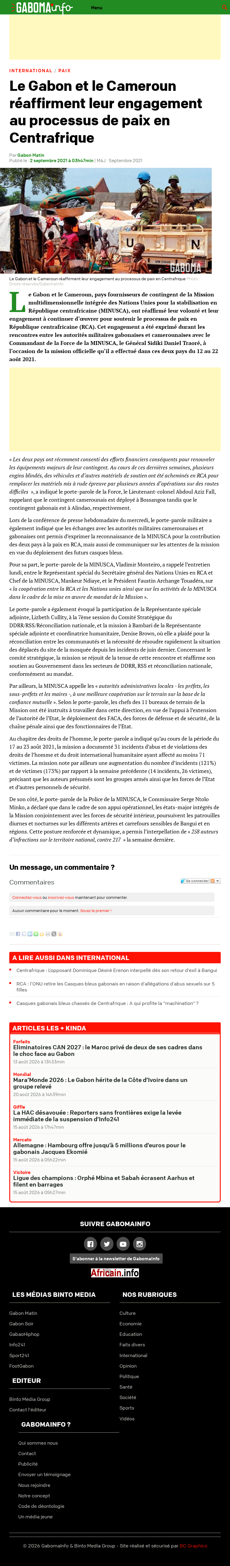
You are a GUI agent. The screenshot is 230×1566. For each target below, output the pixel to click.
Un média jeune (35, 1517)
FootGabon (21, 1366)
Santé (125, 1387)
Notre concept (34, 1496)
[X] (54, 935)
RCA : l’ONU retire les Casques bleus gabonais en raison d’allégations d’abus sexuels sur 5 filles (115, 987)
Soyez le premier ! (95, 910)
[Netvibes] (36, 935)
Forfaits (21, 1041)
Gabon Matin (23, 1313)
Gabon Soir (21, 1324)
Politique (129, 1376)
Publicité (28, 1464)
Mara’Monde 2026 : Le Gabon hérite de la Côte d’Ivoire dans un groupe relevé (100, 1083)
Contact (27, 1453)
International (31, 70)
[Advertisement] (115, 37)
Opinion (128, 1366)
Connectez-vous (27, 897)
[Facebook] (18, 935)
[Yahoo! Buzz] (60, 935)
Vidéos (126, 1419)
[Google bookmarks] (24, 935)
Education (130, 1334)
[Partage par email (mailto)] (12, 935)
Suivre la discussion (215, 881)
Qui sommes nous (38, 1443)
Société (127, 1397)
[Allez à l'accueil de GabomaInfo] (46, 5)
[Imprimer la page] (48, 935)
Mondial (22, 1074)
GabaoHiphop (24, 1334)
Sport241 (19, 1355)
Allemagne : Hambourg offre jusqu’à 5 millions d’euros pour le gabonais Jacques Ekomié (99, 1148)
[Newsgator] (42, 935)
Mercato (22, 1140)
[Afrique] (115, 1276)
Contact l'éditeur (27, 1410)
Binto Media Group (29, 1399)
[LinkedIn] (30, 935)
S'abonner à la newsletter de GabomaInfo (116, 1258)
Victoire (22, 1172)
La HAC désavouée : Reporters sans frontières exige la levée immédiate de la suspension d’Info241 (97, 1116)
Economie (130, 1324)
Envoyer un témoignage (44, 1474)
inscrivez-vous (61, 897)
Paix (64, 70)
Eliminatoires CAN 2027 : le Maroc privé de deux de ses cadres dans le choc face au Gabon (107, 1050)
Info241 (17, 1345)
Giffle (19, 1107)
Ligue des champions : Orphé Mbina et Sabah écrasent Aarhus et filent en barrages (104, 1181)
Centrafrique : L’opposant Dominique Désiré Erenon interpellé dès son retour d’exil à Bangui (116, 970)
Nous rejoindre (34, 1485)
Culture (127, 1313)
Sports (126, 1408)
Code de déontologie (41, 1506)
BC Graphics (193, 1546)
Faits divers (132, 1345)
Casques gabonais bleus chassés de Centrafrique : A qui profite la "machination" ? (107, 1003)
